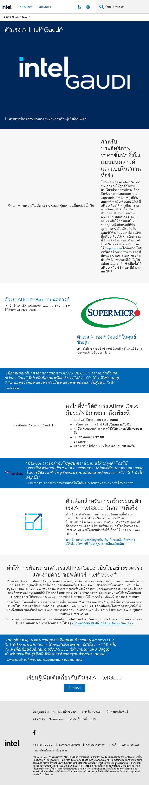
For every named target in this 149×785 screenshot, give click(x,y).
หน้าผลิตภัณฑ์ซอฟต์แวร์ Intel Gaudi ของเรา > (102, 623)
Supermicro (113, 248)
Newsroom (56, 719)
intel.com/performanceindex (113, 762)
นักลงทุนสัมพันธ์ (117, 712)
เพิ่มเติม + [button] (45, 7)
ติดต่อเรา (74, 688)
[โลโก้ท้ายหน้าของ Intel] (12, 743)
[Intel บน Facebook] (34, 733)
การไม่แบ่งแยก (92, 712)
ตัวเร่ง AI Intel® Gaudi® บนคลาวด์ (37, 299)
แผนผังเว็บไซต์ (77, 719)
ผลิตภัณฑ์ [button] (26, 7)
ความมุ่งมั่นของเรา (65, 712)
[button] (74, 325)
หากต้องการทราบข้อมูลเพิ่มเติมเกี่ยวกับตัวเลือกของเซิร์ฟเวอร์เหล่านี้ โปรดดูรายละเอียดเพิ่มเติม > (100, 542)
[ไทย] (88, 7)
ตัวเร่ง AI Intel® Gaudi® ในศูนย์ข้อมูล (106, 339)
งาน (93, 719)
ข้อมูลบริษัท (41, 712)
